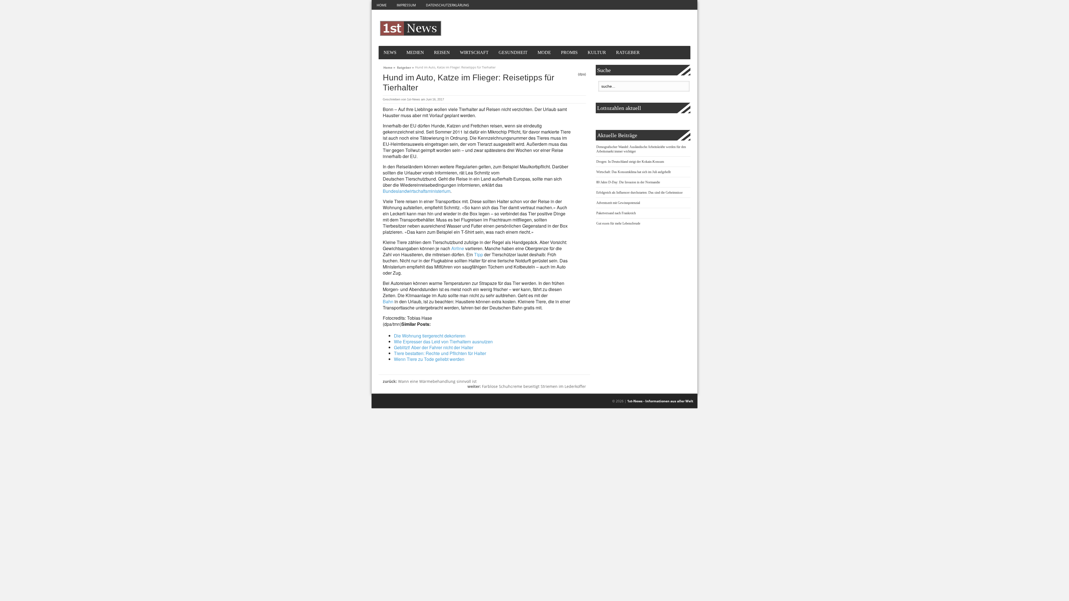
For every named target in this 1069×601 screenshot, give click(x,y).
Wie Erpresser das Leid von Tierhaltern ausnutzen (443, 341)
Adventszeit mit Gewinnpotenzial (618, 203)
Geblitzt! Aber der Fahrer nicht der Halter (433, 347)
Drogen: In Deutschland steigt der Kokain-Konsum (630, 162)
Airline (457, 248)
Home (382, 5)
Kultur (597, 52)
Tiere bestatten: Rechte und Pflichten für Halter (440, 353)
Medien (415, 52)
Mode (544, 52)
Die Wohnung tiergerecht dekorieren (429, 335)
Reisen (442, 52)
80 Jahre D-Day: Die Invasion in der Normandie (628, 182)
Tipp (478, 254)
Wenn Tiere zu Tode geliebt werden (429, 359)
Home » (389, 66)
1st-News (413, 99)
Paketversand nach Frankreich (616, 213)
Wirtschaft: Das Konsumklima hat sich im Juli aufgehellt (633, 172)
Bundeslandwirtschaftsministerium (416, 191)
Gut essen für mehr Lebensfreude (618, 223)
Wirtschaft (474, 52)
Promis (569, 52)
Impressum (406, 5)
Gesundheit (513, 52)
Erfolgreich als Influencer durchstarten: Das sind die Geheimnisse (639, 192)
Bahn (388, 301)
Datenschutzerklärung (447, 5)
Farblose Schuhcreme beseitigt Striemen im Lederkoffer (526, 386)
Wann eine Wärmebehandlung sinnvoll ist (430, 381)
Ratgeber (628, 52)
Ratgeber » (405, 66)
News (390, 52)
